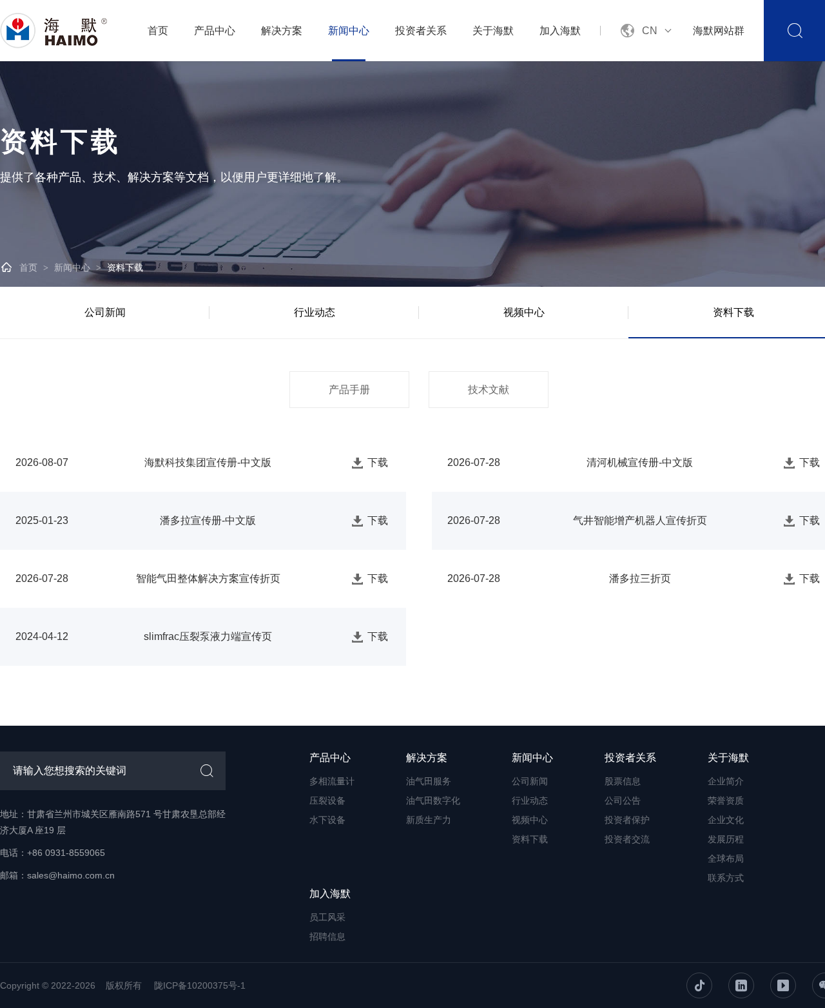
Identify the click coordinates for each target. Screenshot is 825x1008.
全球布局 (726, 858)
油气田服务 (428, 781)
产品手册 (349, 389)
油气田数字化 (433, 800)
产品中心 (214, 30)
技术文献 (488, 389)
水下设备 (327, 820)
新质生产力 (428, 820)
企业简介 (726, 781)
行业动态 (314, 312)
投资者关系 (421, 30)
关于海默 (493, 30)
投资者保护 (627, 820)
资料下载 (125, 267)
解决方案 (281, 30)
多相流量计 (331, 781)
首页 (158, 30)
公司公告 (623, 800)
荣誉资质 (726, 800)
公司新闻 (105, 312)
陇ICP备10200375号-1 (200, 985)
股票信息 (623, 781)
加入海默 (560, 30)
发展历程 (726, 839)
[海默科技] (55, 30)
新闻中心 (348, 30)
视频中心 (524, 312)
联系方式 (726, 878)
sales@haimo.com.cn (71, 875)
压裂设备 (327, 800)
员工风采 (327, 917)
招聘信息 (327, 936)
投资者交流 (627, 839)
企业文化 (726, 820)
